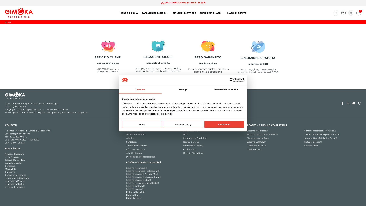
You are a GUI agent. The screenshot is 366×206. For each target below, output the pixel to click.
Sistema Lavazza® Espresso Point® (143, 177)
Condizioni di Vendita (136, 145)
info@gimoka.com (20, 133)
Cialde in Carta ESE (135, 192)
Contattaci (10, 166)
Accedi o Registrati (14, 154)
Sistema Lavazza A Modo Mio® (262, 134)
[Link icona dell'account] (351, 13)
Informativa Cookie (14, 184)
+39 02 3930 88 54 (18, 136)
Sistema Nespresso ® (136, 168)
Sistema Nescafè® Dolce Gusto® (142, 183)
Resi (185, 134)
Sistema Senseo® (135, 189)
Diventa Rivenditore (15, 187)
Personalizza (181, 124)
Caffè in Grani (133, 195)
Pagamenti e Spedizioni (17, 178)
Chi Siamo (10, 172)
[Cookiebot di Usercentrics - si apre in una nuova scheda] (231, 80)
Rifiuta (142, 124)
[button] (336, 13)
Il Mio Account (12, 157)
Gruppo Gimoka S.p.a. (47, 103)
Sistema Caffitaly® (135, 186)
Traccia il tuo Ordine (136, 134)
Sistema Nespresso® (257, 130)
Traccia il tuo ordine (15, 160)
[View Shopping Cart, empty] (358, 13)
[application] (167, 13)
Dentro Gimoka (191, 142)
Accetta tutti (224, 124)
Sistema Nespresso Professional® (143, 171)
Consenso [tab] (140, 89)
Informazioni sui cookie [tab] (226, 89)
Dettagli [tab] (183, 89)
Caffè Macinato (133, 198)
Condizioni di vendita (15, 175)
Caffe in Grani (311, 145)
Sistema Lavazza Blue (258, 138)
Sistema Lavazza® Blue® (138, 180)
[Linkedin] (348, 103)
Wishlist (130, 138)
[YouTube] (353, 103)
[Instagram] (359, 103)
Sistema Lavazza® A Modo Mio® (142, 174)
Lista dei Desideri (13, 163)
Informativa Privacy (15, 181)
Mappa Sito (10, 169)
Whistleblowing (134, 153)
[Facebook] (342, 103)
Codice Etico (189, 149)
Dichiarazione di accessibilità (140, 157)
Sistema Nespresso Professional (320, 130)
